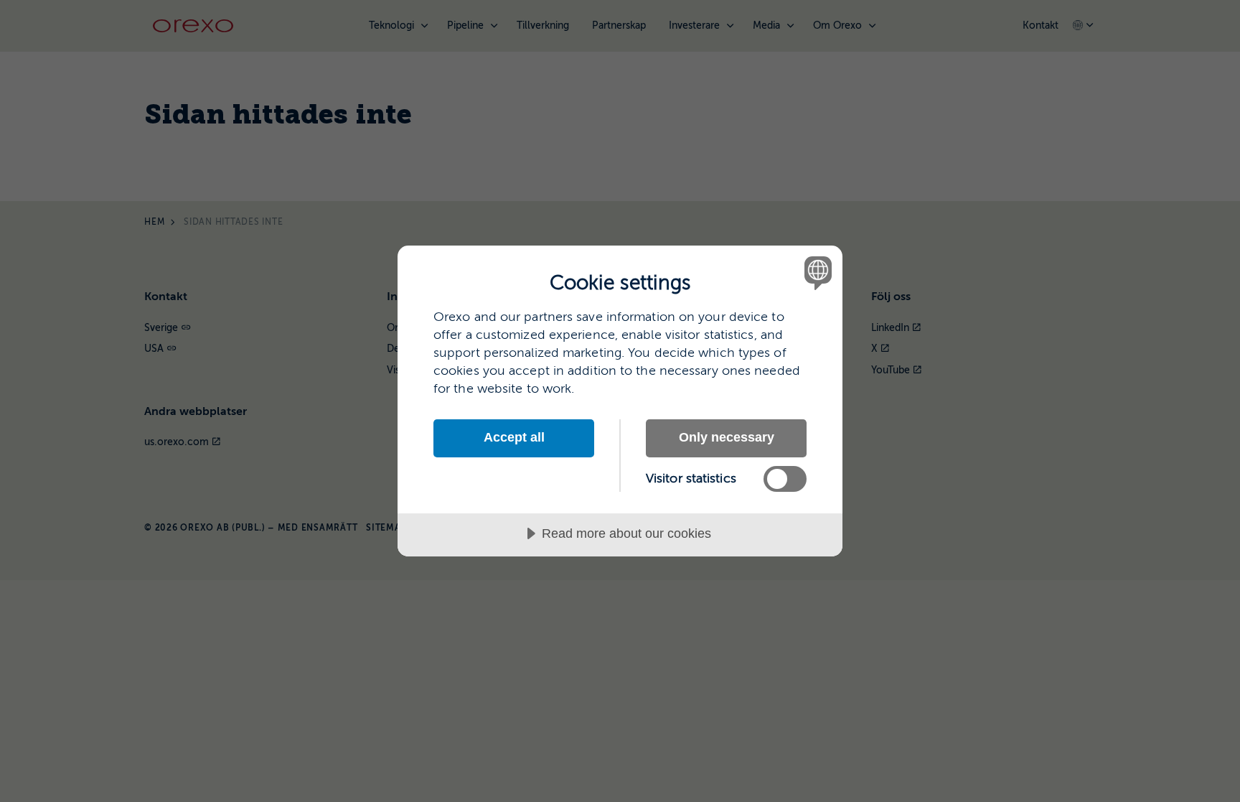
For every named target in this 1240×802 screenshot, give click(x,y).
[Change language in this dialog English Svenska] (815, 272)
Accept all (514, 437)
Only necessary (726, 437)
